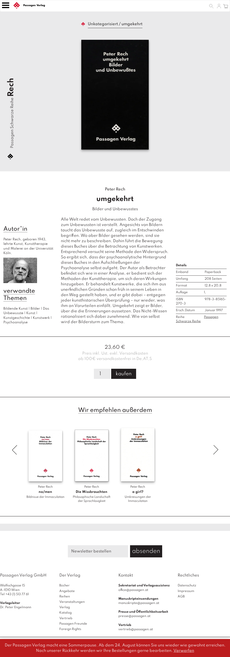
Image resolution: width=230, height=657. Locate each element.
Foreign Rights (70, 629)
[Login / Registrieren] (219, 5)
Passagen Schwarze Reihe (12, 123)
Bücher (64, 585)
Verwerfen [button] (183, 651)
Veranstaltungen (72, 601)
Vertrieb (65, 618)
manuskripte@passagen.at (138, 603)
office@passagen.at (133, 590)
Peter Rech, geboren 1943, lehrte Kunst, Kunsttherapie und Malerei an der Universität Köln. (28, 246)
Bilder (35, 309)
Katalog (65, 612)
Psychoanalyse (15, 322)
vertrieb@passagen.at (135, 629)
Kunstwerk (41, 318)
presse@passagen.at (134, 616)
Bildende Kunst (15, 309)
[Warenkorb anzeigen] (225, 5)
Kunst (30, 313)
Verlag (64, 607)
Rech (11, 87)
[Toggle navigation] (5, 5)
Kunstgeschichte (16, 318)
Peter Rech (115, 189)
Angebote (67, 591)
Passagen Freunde (73, 623)
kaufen (124, 373)
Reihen (64, 596)
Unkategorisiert (103, 24)
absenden (146, 551)
